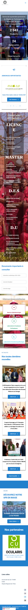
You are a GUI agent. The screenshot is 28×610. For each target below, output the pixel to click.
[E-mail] (25, 593)
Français (7, 608)
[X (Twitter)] (25, 600)
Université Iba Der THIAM (9, 579)
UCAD (3, 581)
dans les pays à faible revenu (14, 557)
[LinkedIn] (25, 597)
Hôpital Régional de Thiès (9, 584)
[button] (14, 275)
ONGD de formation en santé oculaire (14, 555)
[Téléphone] (25, 590)
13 (20, 106)
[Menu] (25, 2)
